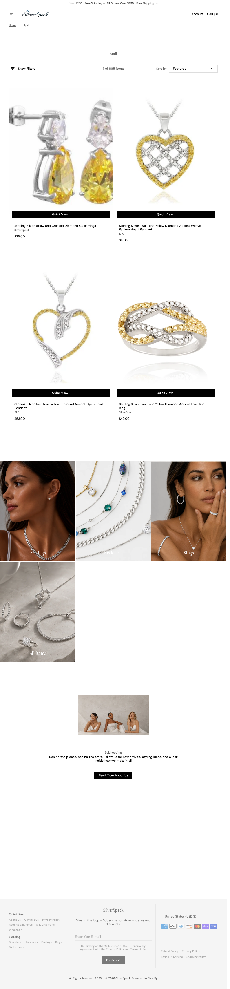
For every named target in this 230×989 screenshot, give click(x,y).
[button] (14, 14)
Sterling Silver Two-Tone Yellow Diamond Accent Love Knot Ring (162, 406)
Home (12, 25)
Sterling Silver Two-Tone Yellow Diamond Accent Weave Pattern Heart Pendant (160, 228)
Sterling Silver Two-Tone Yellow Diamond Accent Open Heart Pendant (59, 406)
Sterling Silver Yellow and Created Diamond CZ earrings (55, 226)
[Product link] (61, 162)
